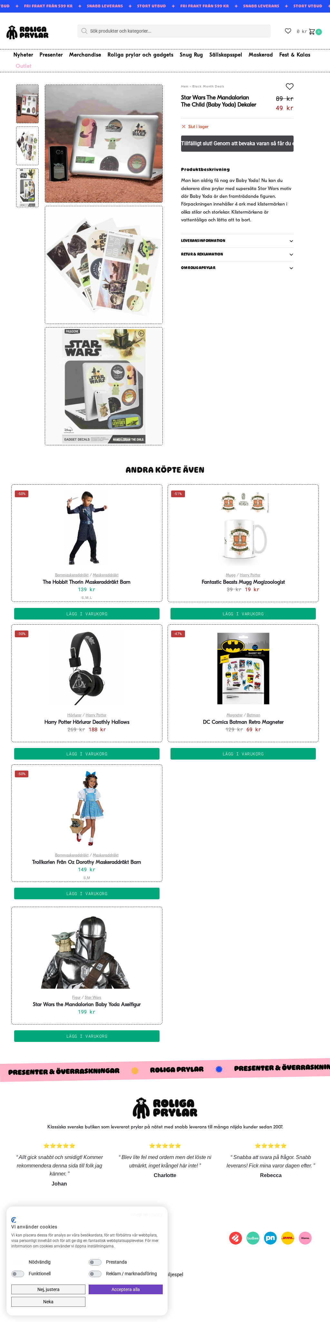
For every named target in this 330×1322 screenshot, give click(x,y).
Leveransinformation (203, 240)
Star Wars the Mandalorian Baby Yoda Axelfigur (87, 1004)
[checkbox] (17, 1262)
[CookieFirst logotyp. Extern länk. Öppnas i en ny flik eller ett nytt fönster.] (13, 1220)
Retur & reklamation (202, 254)
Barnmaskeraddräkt (72, 575)
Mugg (231, 575)
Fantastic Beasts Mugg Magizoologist (243, 582)
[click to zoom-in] (103, 144)
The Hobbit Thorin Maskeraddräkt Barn (87, 582)
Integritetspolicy (147, 1214)
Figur (76, 998)
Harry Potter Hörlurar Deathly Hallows (86, 722)
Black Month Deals (208, 86)
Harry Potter (250, 575)
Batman (253, 715)
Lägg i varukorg (87, 614)
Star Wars (93, 998)
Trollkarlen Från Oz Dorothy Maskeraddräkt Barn (86, 862)
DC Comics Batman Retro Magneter (243, 722)
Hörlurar (74, 715)
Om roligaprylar (198, 267)
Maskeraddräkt (106, 575)
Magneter (235, 715)
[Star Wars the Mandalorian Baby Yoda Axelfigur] (87, 951)
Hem (185, 86)
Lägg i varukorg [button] (243, 614)
